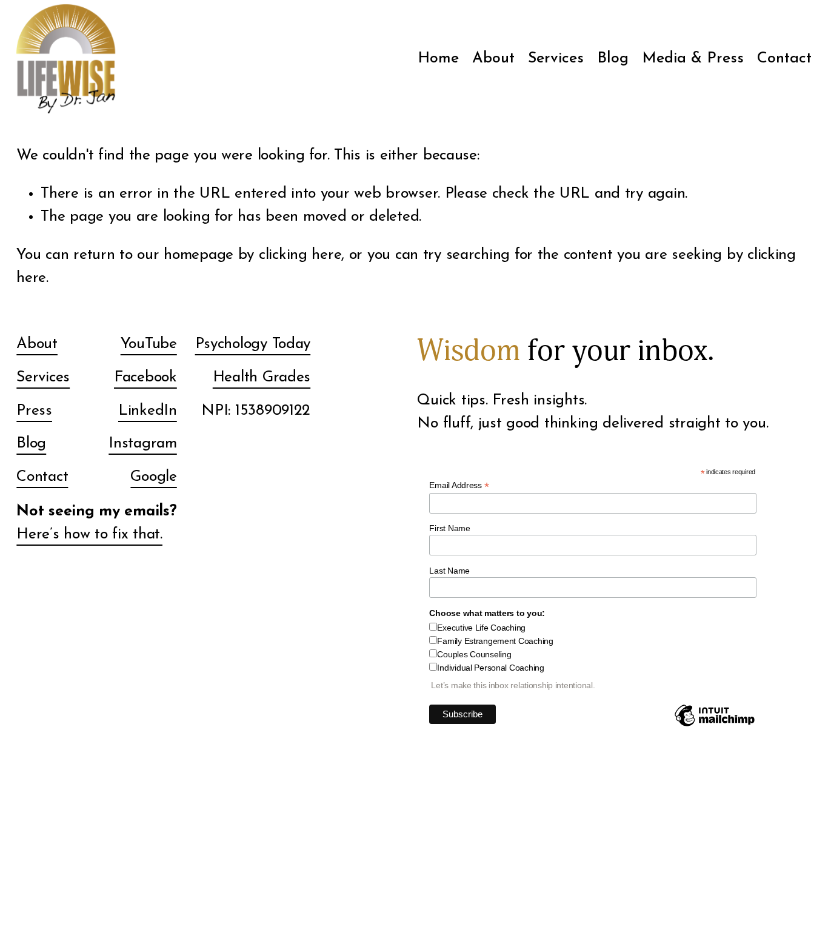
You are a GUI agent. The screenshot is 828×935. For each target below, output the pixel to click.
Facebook (145, 377)
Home (438, 58)
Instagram (143, 443)
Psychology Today (253, 344)
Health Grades (261, 377)
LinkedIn (147, 410)
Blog (613, 58)
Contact (784, 58)
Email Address (459, 485)
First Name (449, 528)
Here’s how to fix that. (89, 534)
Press (34, 410)
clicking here (300, 255)
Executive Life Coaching (481, 627)
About (493, 58)
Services (43, 377)
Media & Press (693, 58)
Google (153, 476)
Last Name (449, 570)
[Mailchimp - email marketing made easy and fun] (714, 726)
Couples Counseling (474, 654)
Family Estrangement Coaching (495, 641)
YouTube (149, 344)
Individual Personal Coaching (490, 667)
